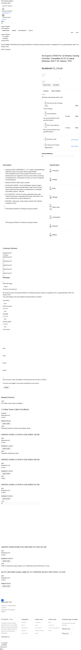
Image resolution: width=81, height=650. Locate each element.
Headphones (24, 627)
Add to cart (46, 85)
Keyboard (23, 622)
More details (74, 139)
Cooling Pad (24, 633)
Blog (49, 622)
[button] (6, 586)
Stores (36, 625)
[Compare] (3, 569)
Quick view (7, 569)
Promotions (38, 622)
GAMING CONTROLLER (12, 44)
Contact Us (51, 625)
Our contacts (38, 627)
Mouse (23, 625)
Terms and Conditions (53, 627)
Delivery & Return (39, 630)
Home (3, 44)
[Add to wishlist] (12, 569)
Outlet (36, 633)
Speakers (23, 630)
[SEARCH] (80, 5)
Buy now (56, 85)
